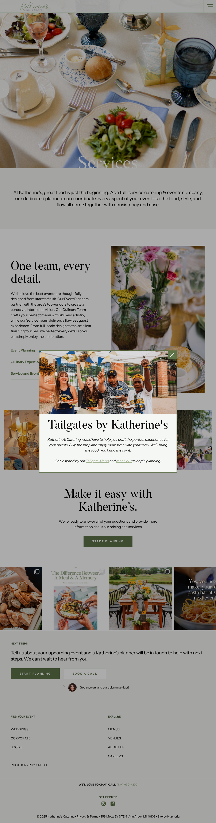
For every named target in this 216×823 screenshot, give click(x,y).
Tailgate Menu (97, 461)
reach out (124, 461)
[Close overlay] (172, 355)
